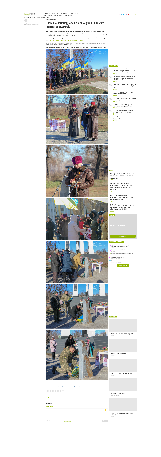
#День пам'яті (64, 386)
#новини (53, 386)
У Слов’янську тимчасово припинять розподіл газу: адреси (123, 117)
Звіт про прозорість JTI (69, 15)
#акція (69, 386)
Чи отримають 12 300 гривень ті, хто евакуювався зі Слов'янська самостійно (122, 176)
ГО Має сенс (74, 13)
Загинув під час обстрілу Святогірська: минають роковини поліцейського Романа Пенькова (124, 78)
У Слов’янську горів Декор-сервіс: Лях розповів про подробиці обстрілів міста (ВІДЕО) (122, 207)
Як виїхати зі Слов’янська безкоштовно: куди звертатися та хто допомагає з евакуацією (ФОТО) (122, 187)
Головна (47, 13)
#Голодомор (58, 386)
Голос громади (118, 225)
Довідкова (56, 15)
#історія (78, 386)
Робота (45, 15)
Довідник (64, 13)
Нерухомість (61, 15)
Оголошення (50, 15)
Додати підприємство (123, 265)
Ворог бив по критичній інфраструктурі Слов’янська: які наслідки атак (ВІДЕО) (121, 197)
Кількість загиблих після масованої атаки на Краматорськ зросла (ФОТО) (123, 111)
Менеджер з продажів (118, 393)
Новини (55, 13)
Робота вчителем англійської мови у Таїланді (122, 414)
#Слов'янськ (48, 386)
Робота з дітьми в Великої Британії (122, 373)
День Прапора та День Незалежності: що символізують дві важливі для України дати (124, 86)
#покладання (73, 386)
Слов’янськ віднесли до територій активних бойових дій (123, 92)
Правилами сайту (67, 420)
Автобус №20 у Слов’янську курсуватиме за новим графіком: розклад (124, 99)
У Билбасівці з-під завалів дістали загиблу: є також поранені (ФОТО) (122, 105)
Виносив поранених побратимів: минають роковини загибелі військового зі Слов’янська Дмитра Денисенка (124, 70)
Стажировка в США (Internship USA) (122, 334)
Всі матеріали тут (123, 236)
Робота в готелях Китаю (118, 354)
